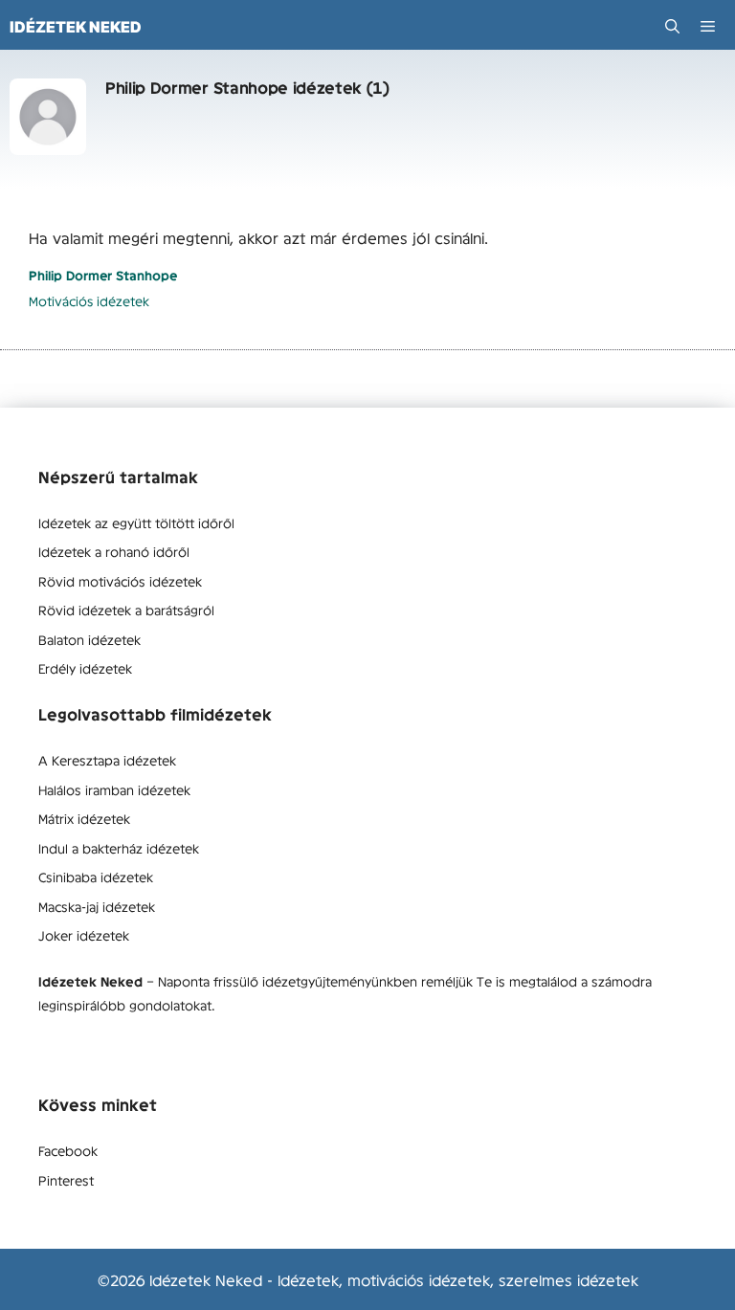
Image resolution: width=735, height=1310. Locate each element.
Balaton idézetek (89, 639)
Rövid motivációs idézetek (120, 580)
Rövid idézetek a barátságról (126, 609)
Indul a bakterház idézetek (118, 847)
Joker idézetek (83, 935)
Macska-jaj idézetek (96, 906)
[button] (672, 26)
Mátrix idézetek (84, 818)
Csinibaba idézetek (95, 876)
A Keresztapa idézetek (107, 759)
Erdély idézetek (85, 668)
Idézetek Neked (76, 26)
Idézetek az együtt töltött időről (136, 522)
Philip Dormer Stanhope (103, 275)
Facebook (68, 1150)
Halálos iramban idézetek (114, 789)
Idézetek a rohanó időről (113, 551)
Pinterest (66, 1180)
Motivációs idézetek (89, 301)
